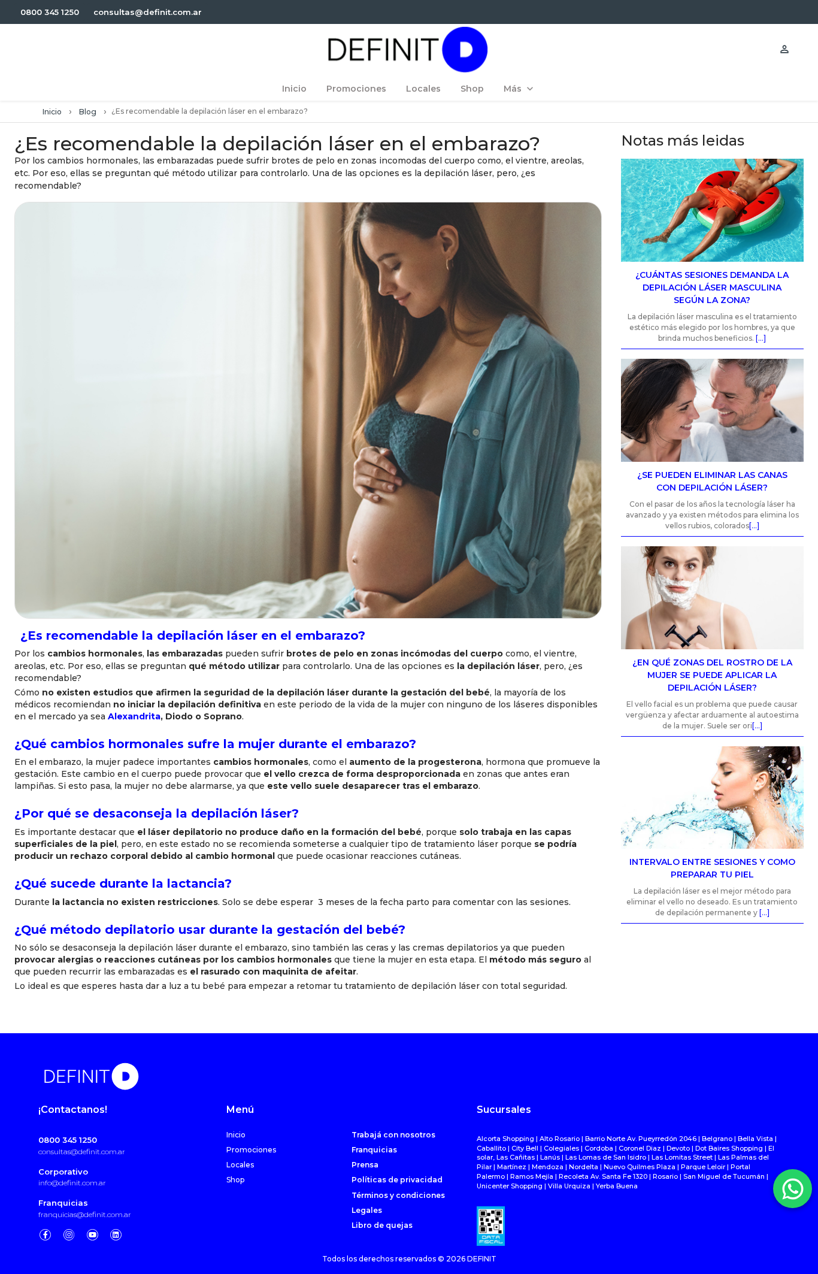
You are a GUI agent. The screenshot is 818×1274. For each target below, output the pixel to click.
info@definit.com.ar (72, 1182)
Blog (87, 111)
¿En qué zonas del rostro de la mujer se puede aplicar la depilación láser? (712, 675)
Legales (367, 1210)
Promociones (251, 1149)
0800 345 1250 (67, 1140)
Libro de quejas (382, 1225)
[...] (761, 338)
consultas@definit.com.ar (81, 1151)
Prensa (365, 1164)
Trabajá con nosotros (393, 1134)
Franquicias (63, 1203)
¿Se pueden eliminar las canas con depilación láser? (712, 481)
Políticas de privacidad (397, 1179)
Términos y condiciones (398, 1195)
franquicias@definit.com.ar (84, 1214)
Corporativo (63, 1171)
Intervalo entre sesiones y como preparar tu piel (712, 868)
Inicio (52, 111)
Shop (235, 1179)
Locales (240, 1164)
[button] (49, 12)
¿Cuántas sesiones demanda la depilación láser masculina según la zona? (712, 287)
